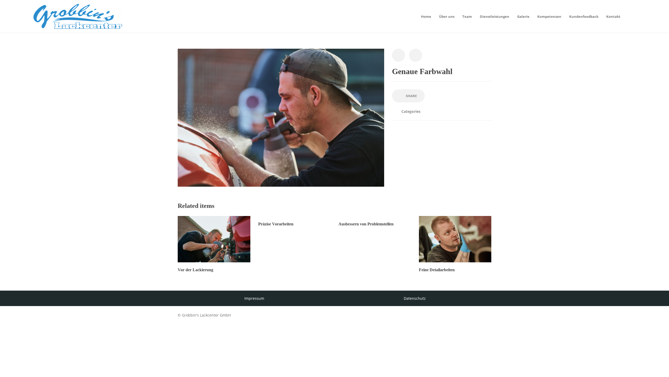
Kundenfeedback (583, 16)
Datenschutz (415, 298)
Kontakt (613, 16)
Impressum (254, 298)
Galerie (523, 16)
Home (426, 16)
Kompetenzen (549, 16)
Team (467, 16)
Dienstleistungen (494, 16)
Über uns (446, 16)
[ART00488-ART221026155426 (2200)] (281, 117)
